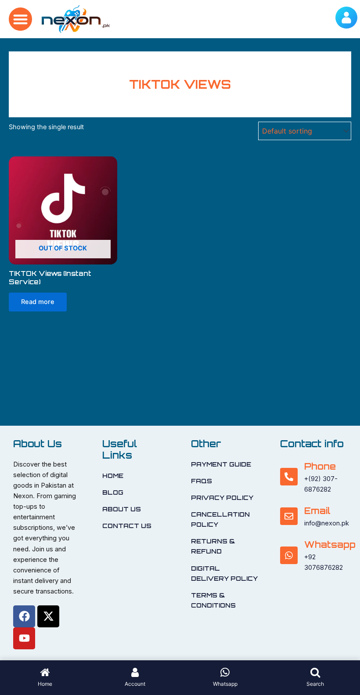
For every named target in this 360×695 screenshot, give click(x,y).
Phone (320, 466)
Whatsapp (330, 544)
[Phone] (289, 476)
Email (317, 510)
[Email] (289, 516)
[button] (20, 19)
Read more (37, 302)
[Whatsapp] (289, 555)
